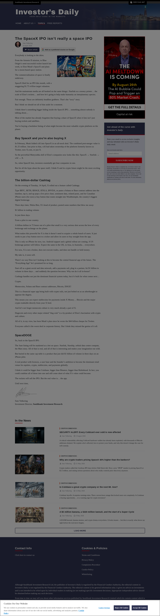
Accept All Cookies (140, 608)
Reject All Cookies (121, 608)
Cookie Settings (104, 608)
